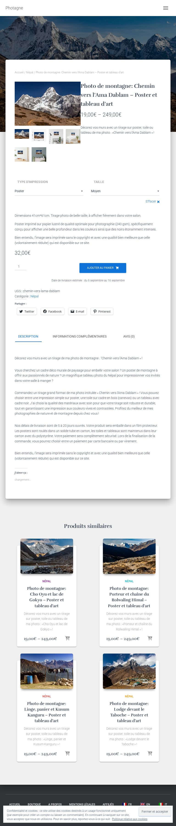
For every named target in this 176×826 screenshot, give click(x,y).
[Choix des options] (67, 638)
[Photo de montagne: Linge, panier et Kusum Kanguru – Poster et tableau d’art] (46, 671)
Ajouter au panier (100, 267)
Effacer (151, 201)
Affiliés (108, 804)
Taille (99, 182)
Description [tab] (28, 336)
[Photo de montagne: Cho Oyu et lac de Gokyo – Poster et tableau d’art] (46, 556)
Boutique (34, 804)
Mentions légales (82, 804)
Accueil (19, 72)
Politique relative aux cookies (129, 819)
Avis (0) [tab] (129, 336)
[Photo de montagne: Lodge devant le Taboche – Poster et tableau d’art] (129, 671)
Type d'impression (32, 182)
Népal (29, 72)
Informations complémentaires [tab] (80, 336)
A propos (55, 804)
